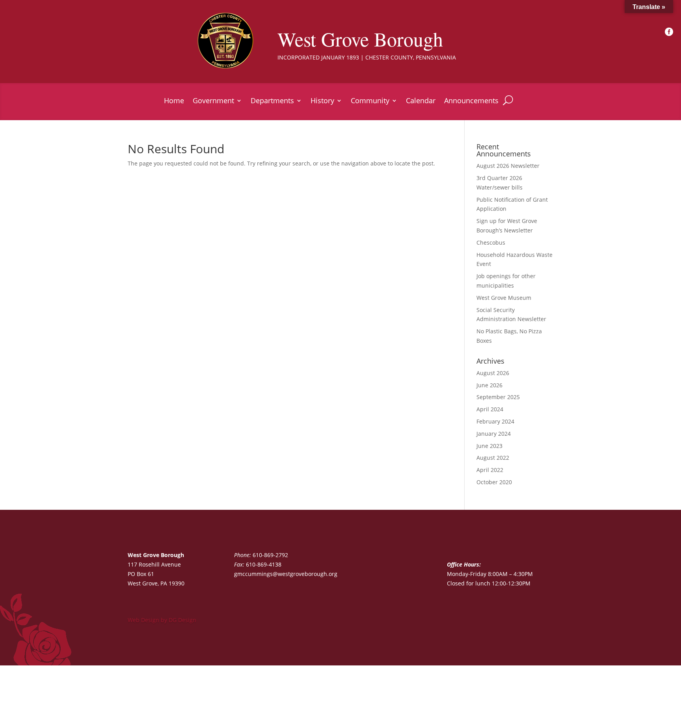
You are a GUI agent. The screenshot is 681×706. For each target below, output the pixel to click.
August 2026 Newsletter (508, 165)
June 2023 (489, 446)
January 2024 (493, 433)
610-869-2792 (270, 555)
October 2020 (494, 482)
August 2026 (492, 373)
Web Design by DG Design (162, 620)
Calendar (420, 101)
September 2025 (498, 397)
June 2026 (489, 385)
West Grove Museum (503, 297)
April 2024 (489, 409)
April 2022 (489, 470)
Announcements (471, 101)
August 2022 (492, 457)
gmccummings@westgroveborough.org (285, 574)
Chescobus (490, 242)
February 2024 (495, 421)
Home (174, 101)
